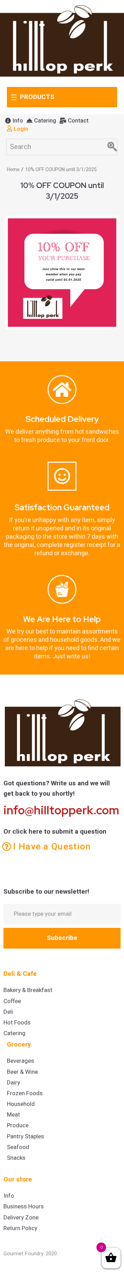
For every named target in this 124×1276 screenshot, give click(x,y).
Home (13, 169)
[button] (14, 121)
